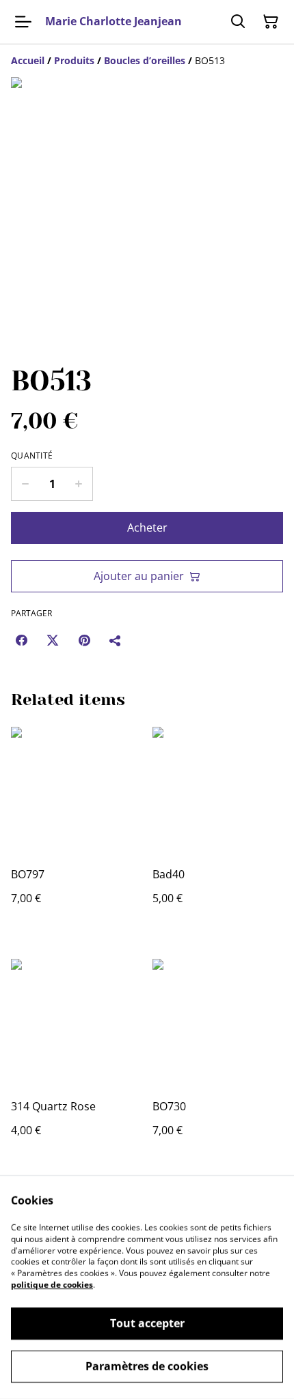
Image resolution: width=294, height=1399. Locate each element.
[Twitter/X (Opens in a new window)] (52, 640)
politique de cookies (52, 1284)
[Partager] (115, 640)
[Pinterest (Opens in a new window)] (84, 640)
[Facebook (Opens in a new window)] (21, 640)
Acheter (147, 527)
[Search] (238, 22)
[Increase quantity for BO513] (79, 484)
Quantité (32, 456)
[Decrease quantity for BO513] (25, 484)
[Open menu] (23, 22)
